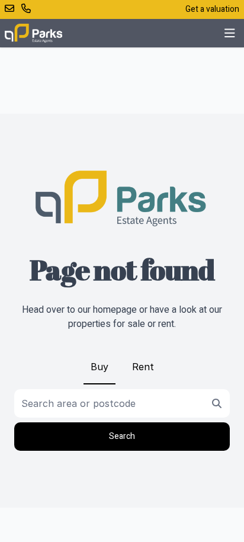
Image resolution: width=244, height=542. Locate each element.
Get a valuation (212, 9)
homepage (115, 310)
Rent (143, 367)
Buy (99, 367)
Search (122, 436)
